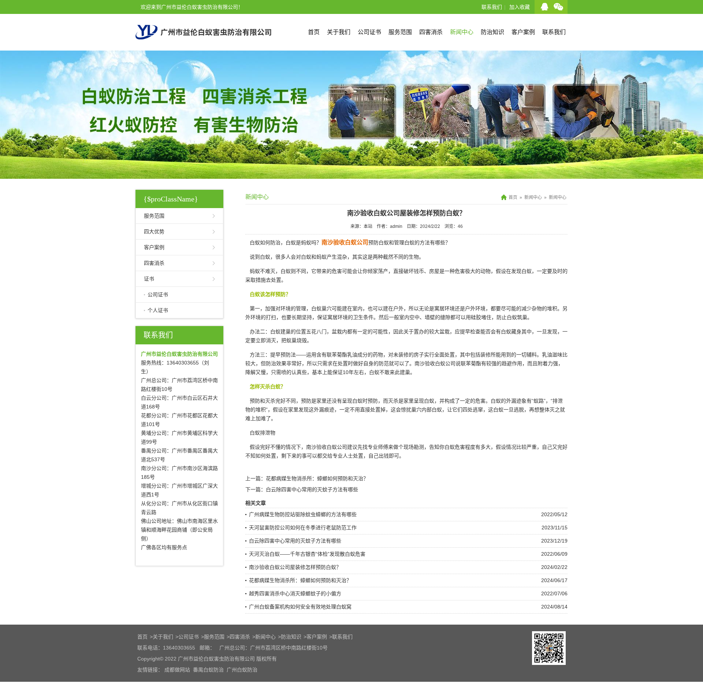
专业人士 (342, 456)
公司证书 (369, 32)
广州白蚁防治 (242, 670)
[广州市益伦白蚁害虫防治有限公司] (203, 48)
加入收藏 (519, 7)
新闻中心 (461, 32)
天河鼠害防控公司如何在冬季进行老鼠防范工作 (303, 527)
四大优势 (154, 231)
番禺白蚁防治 (208, 670)
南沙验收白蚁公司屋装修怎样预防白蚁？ (295, 567)
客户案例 (523, 32)
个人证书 (158, 310)
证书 (149, 279)
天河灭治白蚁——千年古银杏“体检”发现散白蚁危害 (307, 554)
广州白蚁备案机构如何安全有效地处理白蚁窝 (300, 607)
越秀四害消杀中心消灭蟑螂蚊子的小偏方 (295, 593)
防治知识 (492, 32)
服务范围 (400, 32)
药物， (380, 355)
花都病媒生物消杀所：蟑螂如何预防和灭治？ (317, 478)
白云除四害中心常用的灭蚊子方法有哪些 (312, 489)
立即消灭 (266, 340)
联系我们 (491, 7)
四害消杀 (431, 32)
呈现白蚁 (424, 401)
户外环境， (478, 308)
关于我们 (338, 32)
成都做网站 (177, 670)
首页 (314, 32)
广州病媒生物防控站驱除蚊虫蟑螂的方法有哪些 (303, 514)
